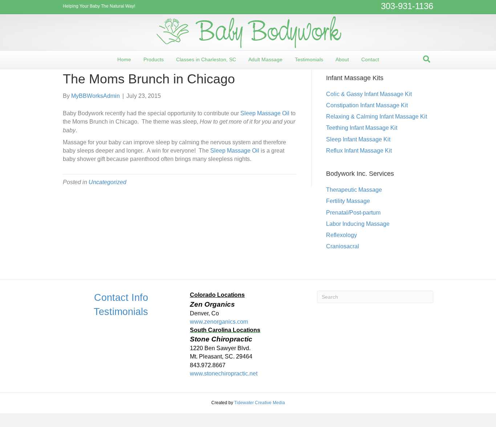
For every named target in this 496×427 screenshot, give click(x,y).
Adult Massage (265, 59)
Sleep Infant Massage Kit (358, 139)
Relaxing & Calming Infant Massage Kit (376, 116)
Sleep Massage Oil (264, 113)
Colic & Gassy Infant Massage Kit (369, 94)
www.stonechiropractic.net (223, 373)
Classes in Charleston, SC (206, 59)
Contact (370, 59)
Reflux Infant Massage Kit (359, 151)
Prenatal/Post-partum (353, 213)
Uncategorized (107, 182)
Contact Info (121, 297)
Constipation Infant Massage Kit (367, 105)
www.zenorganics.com (219, 322)
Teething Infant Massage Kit (361, 128)
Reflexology (341, 235)
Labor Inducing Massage (358, 224)
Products (153, 59)
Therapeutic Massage (354, 190)
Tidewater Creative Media (259, 402)
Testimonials (309, 59)
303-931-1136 (407, 6)
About (342, 59)
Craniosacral (342, 246)
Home (124, 59)
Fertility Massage (348, 201)
